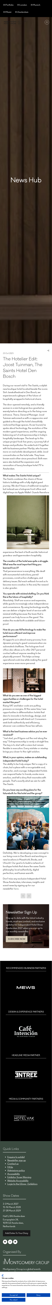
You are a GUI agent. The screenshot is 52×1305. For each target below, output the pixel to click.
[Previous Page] (23, 895)
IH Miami (7, 12)
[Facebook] (5, 1242)
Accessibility (13, 1173)
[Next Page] (28, 895)
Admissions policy (16, 1170)
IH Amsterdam (21, 12)
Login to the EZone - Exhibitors (22, 1184)
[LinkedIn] (15, 1242)
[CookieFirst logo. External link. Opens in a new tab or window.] (3, 1275)
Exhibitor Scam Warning (19, 1177)
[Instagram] (10, 1242)
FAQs (10, 1167)
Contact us (13, 1163)
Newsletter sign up (16, 1160)
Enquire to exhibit (16, 1157)
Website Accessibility (17, 1180)
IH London (22, 5)
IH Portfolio (8, 5)
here (16, 888)
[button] (47, 22)
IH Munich (35, 5)
